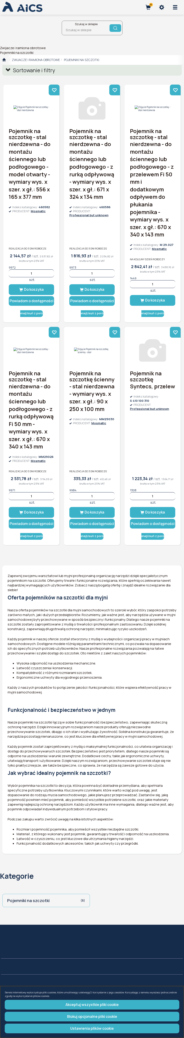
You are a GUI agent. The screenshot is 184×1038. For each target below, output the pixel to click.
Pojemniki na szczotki (81, 60)
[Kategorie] (175, 7)
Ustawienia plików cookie (92, 1028)
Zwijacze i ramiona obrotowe (36, 60)
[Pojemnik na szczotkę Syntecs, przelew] (152, 350)
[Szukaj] (115, 28)
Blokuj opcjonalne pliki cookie (92, 1016)
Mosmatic (38, 211)
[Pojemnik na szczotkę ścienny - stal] (92, 350)
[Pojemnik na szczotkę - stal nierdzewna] (31, 108)
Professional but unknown (88, 215)
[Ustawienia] (161, 7)
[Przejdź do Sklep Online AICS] (4, 60)
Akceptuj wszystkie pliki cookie (92, 1004)
